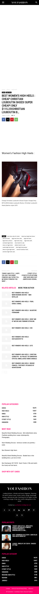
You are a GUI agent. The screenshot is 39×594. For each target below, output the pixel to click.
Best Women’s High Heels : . (10, 450)
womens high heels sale (9, 251)
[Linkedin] (19, 510)
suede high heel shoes (8, 247)
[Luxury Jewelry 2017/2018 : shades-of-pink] (6, 546)
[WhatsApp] (16, 119)
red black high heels (8, 243)
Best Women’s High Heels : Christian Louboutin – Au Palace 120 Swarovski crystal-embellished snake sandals (24, 357)
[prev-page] (3, 372)
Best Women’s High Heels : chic (22, 328)
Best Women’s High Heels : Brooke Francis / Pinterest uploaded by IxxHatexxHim (23, 365)
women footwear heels (22, 249)
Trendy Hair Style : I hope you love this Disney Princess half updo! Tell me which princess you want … (10, 277)
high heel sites (27, 238)
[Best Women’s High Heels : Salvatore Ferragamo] (6, 312)
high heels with (28, 240)
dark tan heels (6, 238)
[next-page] (6, 372)
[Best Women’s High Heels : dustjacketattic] (6, 339)
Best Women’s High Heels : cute (22, 346)
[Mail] (24, 510)
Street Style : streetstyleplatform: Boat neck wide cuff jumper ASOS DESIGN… (29, 276)
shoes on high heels (8, 245)
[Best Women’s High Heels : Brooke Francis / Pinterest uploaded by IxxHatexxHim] (6, 365)
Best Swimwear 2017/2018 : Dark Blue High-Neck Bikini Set (24, 535)
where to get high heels (9, 249)
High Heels (14, 89)
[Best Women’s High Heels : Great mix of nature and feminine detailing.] (6, 321)
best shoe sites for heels (13, 236)
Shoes (8, 89)
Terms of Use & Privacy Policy (19, 588)
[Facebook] (3, 119)
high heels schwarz (7, 240)
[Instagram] (14, 510)
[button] (3, 2)
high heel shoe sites (17, 238)
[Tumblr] (17, 515)
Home (3, 89)
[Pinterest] (12, 119)
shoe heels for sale (19, 243)
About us (30, 588)
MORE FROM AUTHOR (26, 288)
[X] (8, 119)
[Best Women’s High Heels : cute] (6, 348)
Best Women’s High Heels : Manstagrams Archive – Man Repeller (21, 295)
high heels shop (18, 240)
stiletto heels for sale (20, 245)
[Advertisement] (19, 25)
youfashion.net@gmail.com (23, 505)
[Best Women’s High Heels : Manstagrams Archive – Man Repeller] (6, 295)
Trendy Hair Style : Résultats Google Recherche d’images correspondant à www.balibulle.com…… (22, 528)
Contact (8, 588)
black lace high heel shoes (28, 236)
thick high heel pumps (21, 247)
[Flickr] (9, 510)
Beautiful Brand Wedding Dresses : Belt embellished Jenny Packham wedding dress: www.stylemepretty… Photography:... (19, 435)
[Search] (36, 2)
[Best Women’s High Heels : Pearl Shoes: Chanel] (6, 303)
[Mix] (29, 510)
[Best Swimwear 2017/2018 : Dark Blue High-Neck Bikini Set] (6, 537)
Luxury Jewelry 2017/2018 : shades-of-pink (24, 544)
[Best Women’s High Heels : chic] (6, 330)
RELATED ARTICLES (9, 288)
